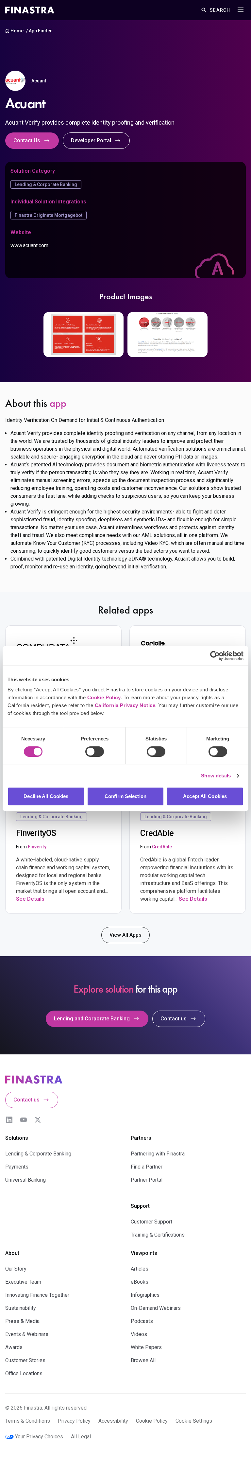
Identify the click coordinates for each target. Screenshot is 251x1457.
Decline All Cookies (46, 796)
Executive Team (23, 1282)
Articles (139, 1269)
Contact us (173, 1018)
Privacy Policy (74, 1421)
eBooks (139, 1282)
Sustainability (20, 1308)
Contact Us (26, 140)
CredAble (162, 846)
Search (220, 10)
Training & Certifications (158, 1235)
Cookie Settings (194, 1421)
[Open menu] (240, 10)
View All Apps (125, 935)
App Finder (40, 30)
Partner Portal (146, 1180)
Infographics (145, 1295)
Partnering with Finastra (158, 1154)
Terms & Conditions (27, 1421)
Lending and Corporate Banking (92, 1018)
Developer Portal (91, 140)
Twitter (38, 1120)
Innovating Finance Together (37, 1295)
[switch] (94, 751)
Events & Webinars (26, 1334)
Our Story (15, 1269)
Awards (14, 1347)
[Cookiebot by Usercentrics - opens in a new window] (214, 656)
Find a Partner (146, 1167)
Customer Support (151, 1222)
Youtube (23, 1120)
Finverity (37, 846)
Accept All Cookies (205, 796)
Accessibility (113, 1421)
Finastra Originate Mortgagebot (48, 215)
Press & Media (22, 1321)
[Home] (29, 10)
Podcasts (142, 1321)
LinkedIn (9, 1120)
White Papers (146, 1347)
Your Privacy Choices (39, 1436)
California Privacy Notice (125, 705)
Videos (139, 1334)
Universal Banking (25, 1180)
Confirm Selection (125, 796)
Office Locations (23, 1373)
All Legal (81, 1436)
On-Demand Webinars (156, 1308)
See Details (30, 899)
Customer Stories (25, 1360)
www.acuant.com (29, 245)
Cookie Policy (104, 697)
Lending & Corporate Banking (46, 184)
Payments (16, 1167)
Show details (216, 775)
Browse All (143, 1360)
